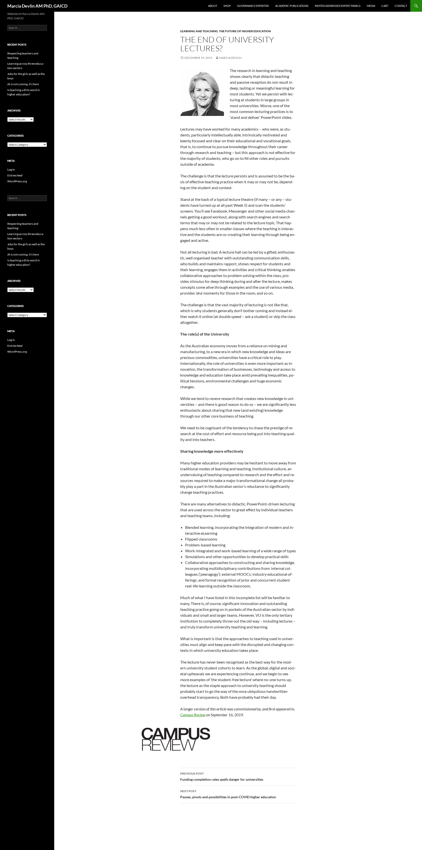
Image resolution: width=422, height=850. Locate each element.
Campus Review (192, 714)
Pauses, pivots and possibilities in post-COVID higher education (228, 794)
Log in (11, 169)
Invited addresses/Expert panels (337, 5)
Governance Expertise (253, 5)
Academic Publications (291, 5)
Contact (401, 5)
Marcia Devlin (230, 58)
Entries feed (14, 175)
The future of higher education (245, 31)
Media (371, 5)
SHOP (227, 5)
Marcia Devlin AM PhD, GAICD (37, 6)
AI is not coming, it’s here (23, 84)
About (212, 5)
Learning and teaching (199, 31)
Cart (384, 5)
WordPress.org (17, 181)
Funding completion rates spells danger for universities (221, 776)
